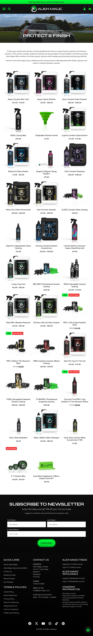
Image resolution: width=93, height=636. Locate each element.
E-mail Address (13, 530)
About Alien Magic (11, 564)
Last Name (51, 520)
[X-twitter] (37, 623)
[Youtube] (43, 623)
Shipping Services (10, 605)
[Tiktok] (57, 623)
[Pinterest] (63, 623)
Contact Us (8, 571)
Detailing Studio (10, 575)
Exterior (41, 30)
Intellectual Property (11, 612)
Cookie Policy (9, 591)
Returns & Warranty (11, 602)
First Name (11, 520)
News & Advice (9, 578)
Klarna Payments (10, 595)
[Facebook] (30, 623)
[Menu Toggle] (4, 8)
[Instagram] (50, 623)
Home (32, 30)
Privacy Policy (9, 598)
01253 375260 (38, 583)
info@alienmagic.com (41, 590)
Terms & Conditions (11, 609)
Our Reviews (8, 582)
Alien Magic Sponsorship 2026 (15, 568)
